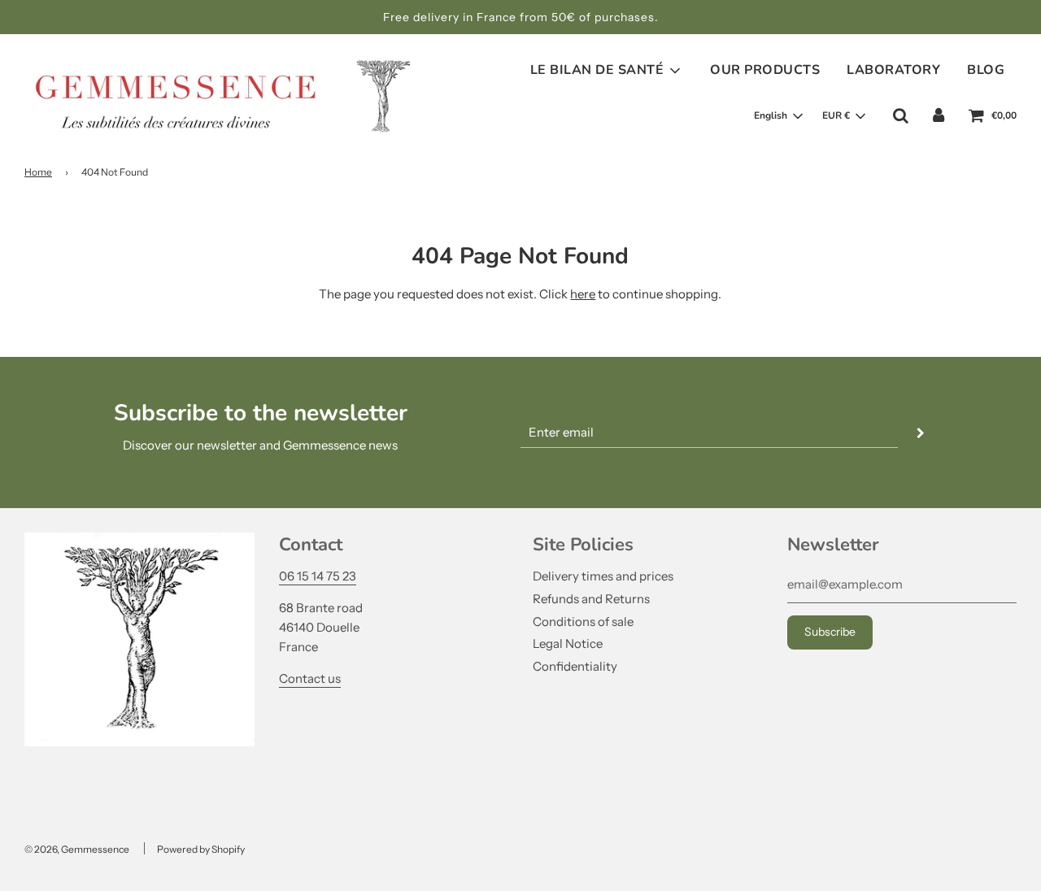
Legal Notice (568, 643)
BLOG (985, 70)
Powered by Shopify (201, 849)
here (582, 294)
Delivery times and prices (603, 576)
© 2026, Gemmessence (76, 849)
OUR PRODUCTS (765, 70)
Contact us (310, 678)
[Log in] (938, 115)
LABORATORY (893, 70)
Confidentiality (575, 666)
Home (38, 172)
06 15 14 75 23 (317, 576)
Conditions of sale (583, 621)
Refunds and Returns (591, 598)
